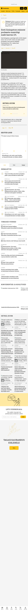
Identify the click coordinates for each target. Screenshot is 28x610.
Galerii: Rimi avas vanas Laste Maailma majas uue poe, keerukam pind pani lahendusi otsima (20, 370)
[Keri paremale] (25, 151)
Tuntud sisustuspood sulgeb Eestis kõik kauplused (6, 368)
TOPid (12, 11)
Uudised (7, 172)
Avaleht (3, 11)
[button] (11, 417)
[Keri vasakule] (2, 151)
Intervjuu (7, 179)
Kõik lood (8, 11)
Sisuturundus (10, 196)
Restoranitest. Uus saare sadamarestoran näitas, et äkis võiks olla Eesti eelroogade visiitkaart (15, 191)
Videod (23, 11)
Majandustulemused (6, 224)
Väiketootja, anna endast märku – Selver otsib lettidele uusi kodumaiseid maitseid (12, 200)
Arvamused (7, 187)
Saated (3, 231)
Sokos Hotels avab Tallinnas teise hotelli (14, 241)
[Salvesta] (26, 172)
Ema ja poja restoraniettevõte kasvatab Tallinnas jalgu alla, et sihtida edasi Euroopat (13, 182)
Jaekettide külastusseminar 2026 (10, 307)
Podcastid (17, 11)
